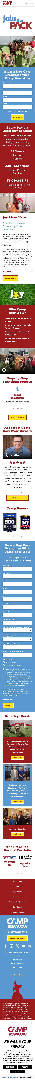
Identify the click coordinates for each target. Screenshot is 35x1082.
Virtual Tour (17, 897)
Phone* (5, 103)
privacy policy (9, 685)
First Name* (7, 83)
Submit (8, 705)
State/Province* (8, 604)
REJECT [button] (17, 1071)
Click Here (25, 560)
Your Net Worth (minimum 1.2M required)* (17, 627)
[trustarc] (29, 1077)
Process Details (17, 417)
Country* (6, 611)
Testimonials (17, 892)
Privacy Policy (5, 1077)
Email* (5, 96)
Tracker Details (14, 1077)
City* (4, 596)
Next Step (17, 117)
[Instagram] (11, 946)
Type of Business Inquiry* (11, 644)
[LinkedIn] (29, 946)
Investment (17, 907)
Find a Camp (17, 881)
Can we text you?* (9, 659)
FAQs (17, 886)
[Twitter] (17, 946)
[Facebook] (5, 946)
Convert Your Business (17, 902)
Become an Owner (17, 912)
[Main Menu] (31, 3)
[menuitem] (17, 956)
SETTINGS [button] (10, 1067)
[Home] (7, 3)
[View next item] (21, 409)
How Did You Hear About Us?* (13, 651)
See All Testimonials (17, 498)
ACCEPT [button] (25, 1067)
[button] (32, 1023)
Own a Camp (10, 278)
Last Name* (6, 89)
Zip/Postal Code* (8, 619)
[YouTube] (23, 946)
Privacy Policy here (8, 693)
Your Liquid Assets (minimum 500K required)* (12, 635)
